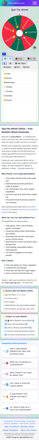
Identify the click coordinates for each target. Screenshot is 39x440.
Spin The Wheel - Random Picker (19, 427)
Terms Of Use (24, 423)
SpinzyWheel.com (16, 3)
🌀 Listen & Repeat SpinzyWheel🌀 (18, 328)
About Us (7, 423)
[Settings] (34, 47)
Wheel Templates (10, 430)
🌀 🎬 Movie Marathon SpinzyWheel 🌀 (19, 320)
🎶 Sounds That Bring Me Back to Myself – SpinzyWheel (20, 331)
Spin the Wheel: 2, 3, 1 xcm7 (15, 295)
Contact (32, 423)
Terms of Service (19, 421)
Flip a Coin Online (29, 430)
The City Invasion (11, 298)
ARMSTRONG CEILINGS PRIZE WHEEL (20, 305)
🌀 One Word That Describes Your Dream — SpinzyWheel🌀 (20, 335)
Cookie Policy (30, 421)
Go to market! (10, 302)
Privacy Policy (8, 421)
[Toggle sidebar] (4, 54)
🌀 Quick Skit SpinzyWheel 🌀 (16, 324)
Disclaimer (14, 423)
